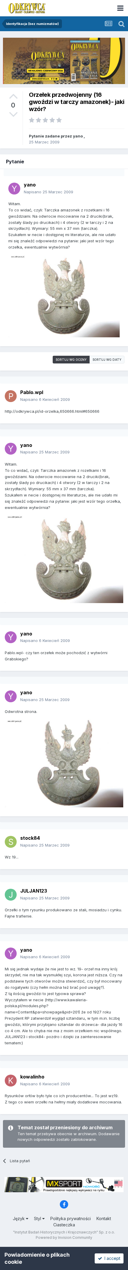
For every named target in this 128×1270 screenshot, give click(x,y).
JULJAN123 (33, 891)
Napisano (48, 191)
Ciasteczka (64, 1224)
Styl (38, 1218)
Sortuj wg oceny (71, 359)
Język (19, 1218)
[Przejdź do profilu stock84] (11, 842)
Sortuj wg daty (107, 359)
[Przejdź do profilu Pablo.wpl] (11, 396)
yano (78, 136)
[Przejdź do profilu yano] (14, 188)
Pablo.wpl (31, 392)
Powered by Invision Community (64, 1237)
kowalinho (32, 1077)
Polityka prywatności (70, 1218)
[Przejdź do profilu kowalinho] (11, 1080)
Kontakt (103, 1218)
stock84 (30, 838)
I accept (111, 1258)
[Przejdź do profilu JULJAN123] (11, 895)
